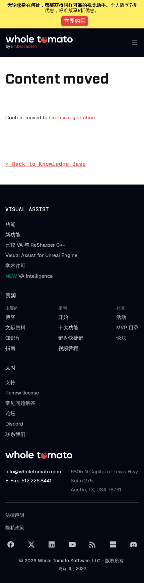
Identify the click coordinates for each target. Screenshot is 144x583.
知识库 (12, 338)
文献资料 (15, 327)
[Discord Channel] (133, 545)
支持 (10, 382)
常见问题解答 (20, 403)
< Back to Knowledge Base (45, 163)
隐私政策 (14, 527)
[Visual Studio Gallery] (112, 545)
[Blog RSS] (92, 545)
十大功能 (68, 327)
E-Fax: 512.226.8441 (28, 480)
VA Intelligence (29, 276)
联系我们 (15, 434)
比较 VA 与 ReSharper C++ (35, 245)
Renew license (22, 392)
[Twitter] (31, 545)
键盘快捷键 (70, 338)
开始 (63, 317)
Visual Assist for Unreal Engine (41, 255)
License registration (72, 117)
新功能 (12, 234)
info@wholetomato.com (33, 471)
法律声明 (14, 515)
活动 (121, 317)
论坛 (121, 338)
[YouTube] (72, 545)
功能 (10, 224)
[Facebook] (10, 545)
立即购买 (74, 20)
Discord (14, 424)
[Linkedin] (51, 545)
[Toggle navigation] (133, 42)
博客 (10, 317)
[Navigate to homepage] (39, 39)
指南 (10, 348)
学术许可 (15, 265)
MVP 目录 (127, 327)
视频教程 (68, 348)
